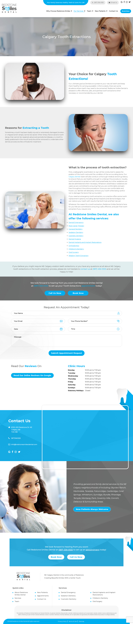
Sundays (71, 388)
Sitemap (81, 621)
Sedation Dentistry (68, 596)
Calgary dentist (74, 177)
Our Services (78, 11)
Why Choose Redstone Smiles (58, 11)
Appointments (43, 596)
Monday (71, 370)
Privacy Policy (62, 621)
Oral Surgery (97, 601)
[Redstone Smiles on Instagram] (127, 2)
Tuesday (71, 373)
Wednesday (73, 376)
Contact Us (113, 11)
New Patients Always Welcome (92, 509)
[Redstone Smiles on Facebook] (124, 2)
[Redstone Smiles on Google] (122, 2)
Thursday (72, 379)
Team (89, 11)
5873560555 (16, 438)
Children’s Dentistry (100, 598)
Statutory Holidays (76, 390)
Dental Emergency (68, 592)
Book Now (125, 11)
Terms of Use (73, 621)
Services (18, 598)
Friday (70, 382)
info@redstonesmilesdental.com (24, 444)
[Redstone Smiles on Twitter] (130, 2)
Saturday (72, 385)
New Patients (100, 11)
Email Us (114, 2)
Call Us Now (55, 293)
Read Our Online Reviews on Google (32, 375)
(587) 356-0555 (99, 2)
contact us (85, 269)
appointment (88, 286)
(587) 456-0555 (99, 269)
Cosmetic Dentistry (68, 599)
